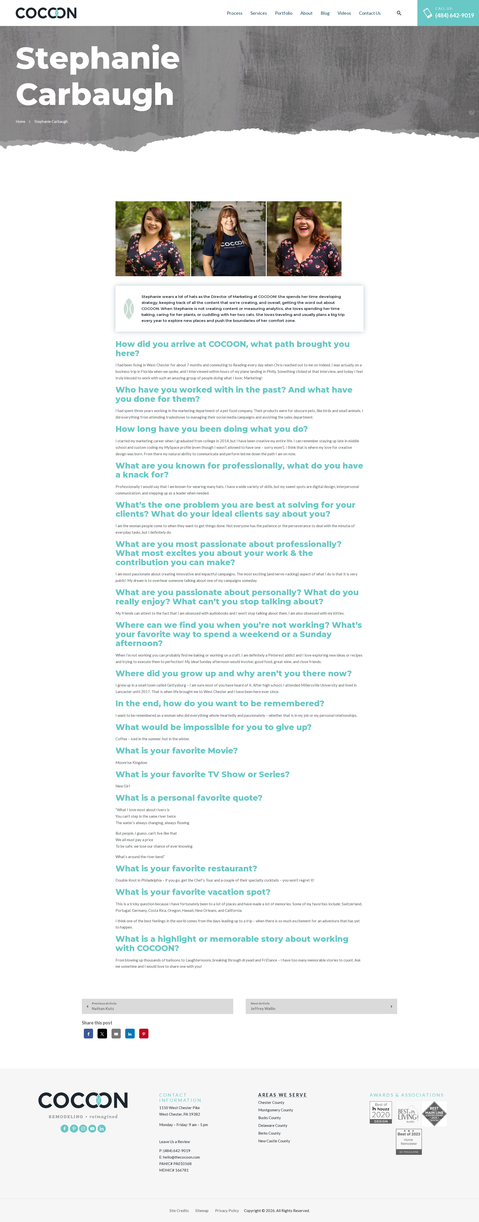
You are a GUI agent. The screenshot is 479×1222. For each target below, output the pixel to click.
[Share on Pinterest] (144, 1034)
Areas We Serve (282, 1095)
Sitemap (202, 1210)
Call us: (454, 12)
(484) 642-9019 (176, 1150)
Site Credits (179, 1210)
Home (20, 121)
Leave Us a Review (174, 1141)
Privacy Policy (227, 1210)
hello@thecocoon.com (181, 1157)
